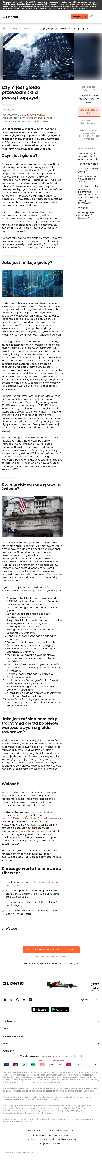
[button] (97, 17)
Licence (50, 1131)
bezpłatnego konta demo (43, 882)
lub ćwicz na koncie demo (51, 957)
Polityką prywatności (67, 1139)
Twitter (11, 1001)
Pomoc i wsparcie (65, 1131)
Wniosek (83, 208)
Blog (15, 28)
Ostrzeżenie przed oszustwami (39, 1139)
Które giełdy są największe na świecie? (87, 179)
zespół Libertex (36, 115)
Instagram (18, 1001)
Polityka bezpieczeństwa (51, 1143)
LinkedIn (31, 1001)
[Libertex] (11, 16)
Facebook (5, 1001)
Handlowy (29, 28)
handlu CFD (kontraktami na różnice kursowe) (29, 818)
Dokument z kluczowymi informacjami (51, 1135)
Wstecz (11, 928)
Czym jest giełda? (88, 164)
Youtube (24, 1001)
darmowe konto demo (40, 812)
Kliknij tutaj (43, 8)
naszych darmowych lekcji (36, 831)
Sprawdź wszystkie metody (51, 1060)
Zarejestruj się (79, 17)
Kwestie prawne (35, 1131)
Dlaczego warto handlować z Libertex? (87, 215)
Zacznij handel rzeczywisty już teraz (51, 950)
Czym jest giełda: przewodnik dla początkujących (88, 156)
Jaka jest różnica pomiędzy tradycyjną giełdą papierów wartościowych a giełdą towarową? (88, 194)
